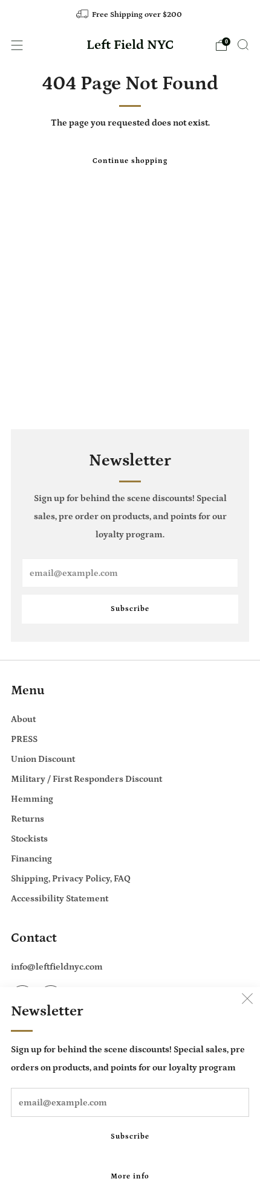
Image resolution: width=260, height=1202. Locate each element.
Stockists (29, 839)
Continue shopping (130, 161)
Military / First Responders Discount (86, 779)
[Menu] (17, 45)
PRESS (24, 739)
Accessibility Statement (59, 899)
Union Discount (43, 759)
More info (130, 1176)
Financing (31, 859)
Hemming (32, 799)
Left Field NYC (130, 45)
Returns (27, 819)
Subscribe (130, 1136)
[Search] (243, 45)
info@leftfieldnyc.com (57, 967)
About (23, 719)
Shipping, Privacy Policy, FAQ (71, 879)
